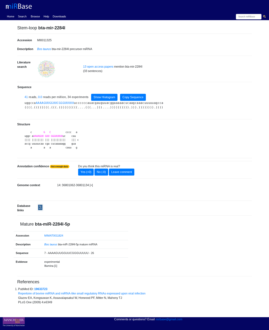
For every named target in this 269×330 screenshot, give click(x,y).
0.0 (40, 97)
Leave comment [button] (121, 172)
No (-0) (101, 172)
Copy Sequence (132, 97)
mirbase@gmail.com (169, 319)
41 (26, 97)
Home (11, 16)
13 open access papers (98, 66)
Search (22, 16)
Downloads (59, 16)
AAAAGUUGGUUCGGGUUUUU (55, 103)
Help (46, 16)
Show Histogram (104, 97)
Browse (35, 16)
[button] (46, 69)
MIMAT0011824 (53, 235)
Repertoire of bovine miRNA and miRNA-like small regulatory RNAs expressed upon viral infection (81, 293)
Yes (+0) (86, 172)
